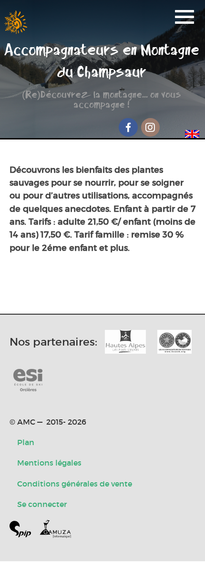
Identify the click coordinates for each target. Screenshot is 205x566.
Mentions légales (49, 462)
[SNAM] (174, 342)
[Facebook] (128, 127)
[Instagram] (150, 127)
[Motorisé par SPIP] (24, 531)
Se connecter (42, 504)
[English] (192, 132)
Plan (25, 442)
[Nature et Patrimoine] (125, 342)
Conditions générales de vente (74, 483)
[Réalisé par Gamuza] (55, 531)
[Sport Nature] (27, 381)
